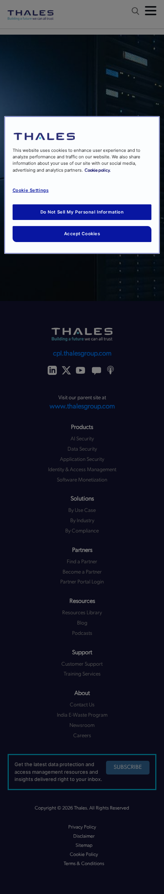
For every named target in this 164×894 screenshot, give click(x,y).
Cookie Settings (31, 190)
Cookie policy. (98, 169)
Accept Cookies (82, 233)
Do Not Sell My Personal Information (82, 211)
